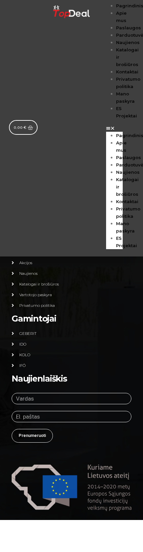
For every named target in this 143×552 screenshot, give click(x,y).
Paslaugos (128, 27)
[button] (114, 128)
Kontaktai (127, 71)
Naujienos (128, 42)
